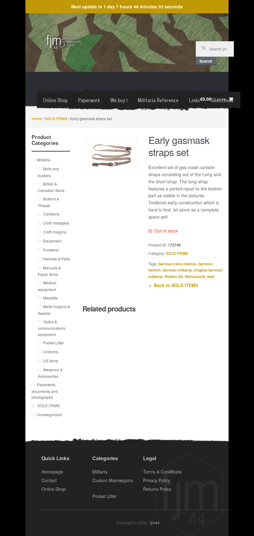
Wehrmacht (195, 276)
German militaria (177, 270)
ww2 (211, 276)
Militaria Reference (158, 100)
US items (50, 360)
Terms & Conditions (162, 471)
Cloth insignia (54, 231)
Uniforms (50, 351)
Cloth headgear (56, 222)
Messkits (50, 297)
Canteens (51, 213)
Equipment (52, 240)
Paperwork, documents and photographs (45, 391)
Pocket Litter (53, 342)
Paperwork (89, 100)
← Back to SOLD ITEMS (173, 285)
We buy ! (118, 100)
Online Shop (55, 100)
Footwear (51, 249)
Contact (49, 480)
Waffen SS (173, 276)
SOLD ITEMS (56, 118)
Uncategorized (49, 414)
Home (37, 118)
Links (194, 100)
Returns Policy (157, 489)
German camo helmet (177, 264)
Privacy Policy (156, 480)
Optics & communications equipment (51, 328)
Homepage (52, 471)
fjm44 (155, 522)
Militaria (43, 159)
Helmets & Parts (56, 258)
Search (205, 61)
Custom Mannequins (112, 480)
